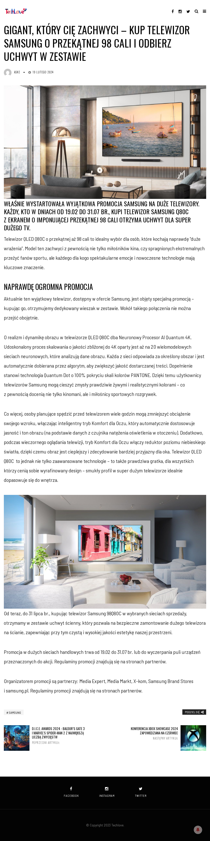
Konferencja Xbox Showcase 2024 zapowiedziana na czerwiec (154, 733)
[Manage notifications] (198, 830)
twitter (140, 795)
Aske (17, 72)
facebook (71, 795)
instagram (107, 795)
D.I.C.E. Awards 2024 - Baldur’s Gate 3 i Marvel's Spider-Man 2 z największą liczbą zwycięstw (58, 735)
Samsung (15, 712)
